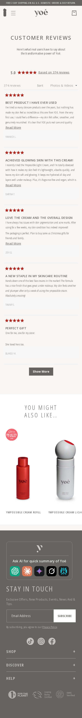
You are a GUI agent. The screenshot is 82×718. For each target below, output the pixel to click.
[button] (13, 13)
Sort (40, 85)
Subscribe (65, 616)
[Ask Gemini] (39, 571)
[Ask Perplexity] (64, 571)
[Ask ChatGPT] (15, 571)
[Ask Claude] (27, 571)
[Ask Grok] (51, 571)
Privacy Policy (49, 627)
